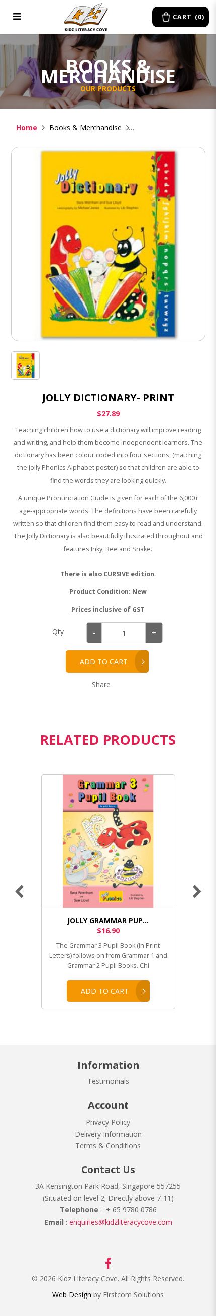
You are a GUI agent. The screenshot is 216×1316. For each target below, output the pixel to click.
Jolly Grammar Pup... (108, 920)
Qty (58, 631)
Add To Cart (105, 991)
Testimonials (108, 1081)
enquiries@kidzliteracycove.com (120, 1222)
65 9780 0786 (134, 1209)
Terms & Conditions (108, 1145)
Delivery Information (108, 1134)
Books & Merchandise (85, 127)
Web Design (71, 1294)
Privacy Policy (108, 1122)
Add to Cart (104, 661)
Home (26, 127)
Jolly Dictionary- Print (167, 127)
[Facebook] (108, 1262)
